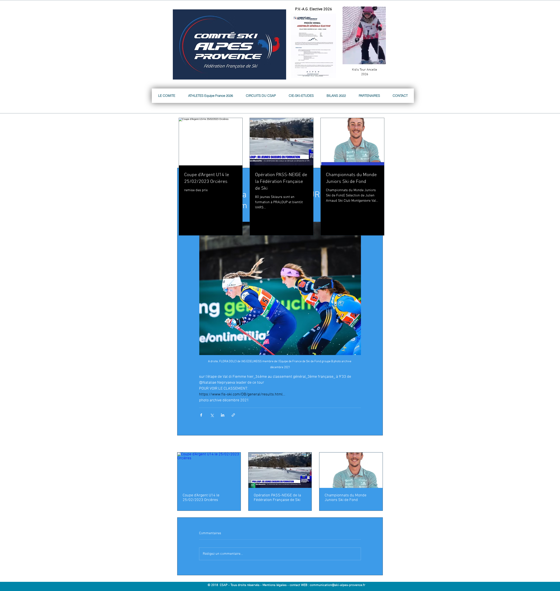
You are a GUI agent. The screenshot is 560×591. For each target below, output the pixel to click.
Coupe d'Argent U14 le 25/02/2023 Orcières (201, 497)
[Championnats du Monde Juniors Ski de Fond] (351, 470)
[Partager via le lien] (233, 415)
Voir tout (377, 444)
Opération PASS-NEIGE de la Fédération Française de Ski (277, 497)
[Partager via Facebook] (201, 415)
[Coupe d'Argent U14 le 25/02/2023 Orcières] (209, 470)
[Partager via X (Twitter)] (212, 415)
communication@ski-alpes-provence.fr (337, 585)
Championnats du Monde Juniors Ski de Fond (345, 497)
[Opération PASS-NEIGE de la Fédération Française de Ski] (280, 470)
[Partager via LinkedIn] (222, 415)
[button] (380, 59)
